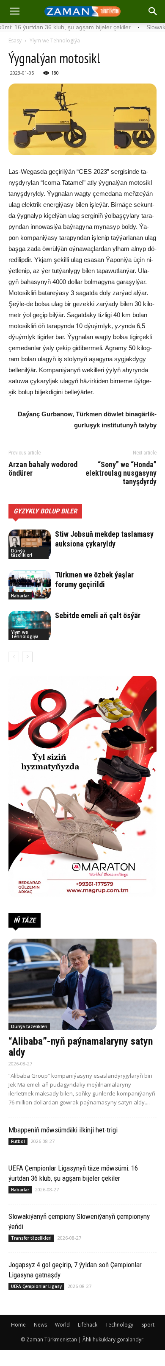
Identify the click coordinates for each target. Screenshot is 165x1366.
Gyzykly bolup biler (45, 511)
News (40, 1324)
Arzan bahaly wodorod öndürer (42, 468)
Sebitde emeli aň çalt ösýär (97, 615)
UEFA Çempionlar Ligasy (36, 1286)
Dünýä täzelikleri (21, 553)
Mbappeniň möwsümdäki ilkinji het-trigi (63, 1130)
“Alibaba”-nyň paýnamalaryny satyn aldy (80, 1046)
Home (18, 1324)
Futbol (18, 1141)
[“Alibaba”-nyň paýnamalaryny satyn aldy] (82, 984)
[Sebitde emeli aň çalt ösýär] (29, 625)
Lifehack (87, 1324)
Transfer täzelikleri (31, 1238)
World (62, 1324)
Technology (119, 1324)
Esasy (15, 40)
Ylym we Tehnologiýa (55, 40)
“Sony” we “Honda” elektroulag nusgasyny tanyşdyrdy (121, 473)
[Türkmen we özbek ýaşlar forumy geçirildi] (29, 584)
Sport (147, 1324)
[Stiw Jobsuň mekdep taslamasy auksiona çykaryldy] (29, 544)
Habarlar (20, 596)
